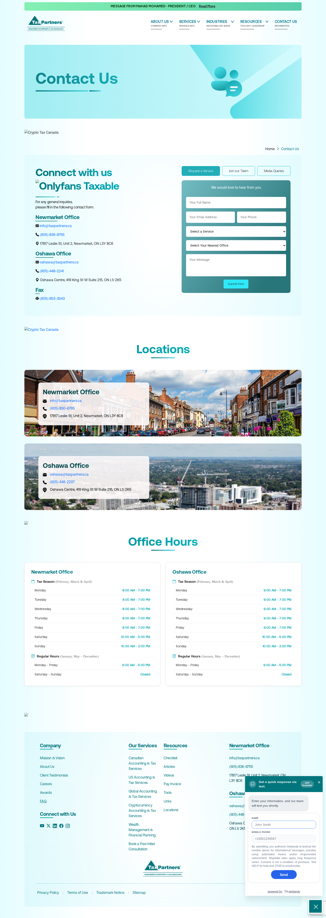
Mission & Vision (52, 758)
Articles (169, 767)
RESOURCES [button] (252, 23)
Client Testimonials (54, 775)
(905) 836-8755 (52, 235)
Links (167, 801)
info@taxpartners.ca (55, 226)
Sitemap (139, 892)
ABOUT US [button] (160, 23)
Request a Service (200, 171)
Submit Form (236, 284)
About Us (47, 767)
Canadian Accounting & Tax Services (142, 763)
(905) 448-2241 (51, 271)
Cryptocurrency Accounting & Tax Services (142, 810)
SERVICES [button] (187, 23)
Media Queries (274, 171)
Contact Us (290, 149)
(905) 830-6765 (62, 408)
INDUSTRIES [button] (218, 23)
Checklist (170, 758)
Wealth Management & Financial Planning (142, 829)
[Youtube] (42, 826)
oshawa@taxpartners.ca (59, 262)
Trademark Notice (110, 892)
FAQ (43, 801)
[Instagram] (68, 826)
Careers (46, 784)
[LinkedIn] (55, 826)
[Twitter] (48, 826)
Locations (171, 810)
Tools (167, 792)
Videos (169, 775)
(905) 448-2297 (62, 482)
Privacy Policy (48, 892)
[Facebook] (61, 826)
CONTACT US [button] (286, 23)
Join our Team (238, 171)
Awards (46, 792)
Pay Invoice (172, 784)
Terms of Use (77, 892)
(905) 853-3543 (52, 298)
